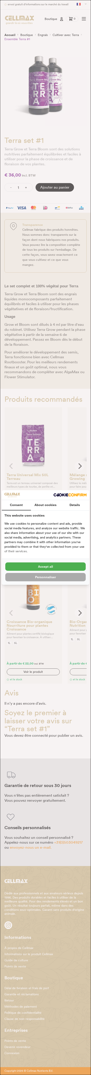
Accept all (45, 566)
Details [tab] (75, 505)
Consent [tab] (16, 505)
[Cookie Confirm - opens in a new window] (70, 495)
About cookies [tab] (45, 505)
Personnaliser (45, 577)
